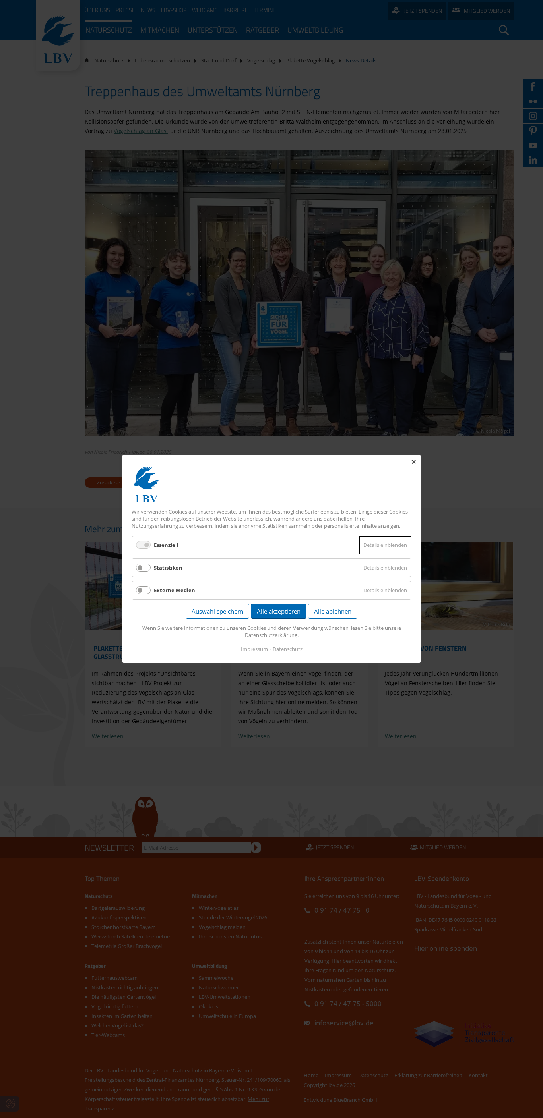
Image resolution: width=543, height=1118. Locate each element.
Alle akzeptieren (279, 612)
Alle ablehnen (332, 612)
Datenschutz (288, 649)
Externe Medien (174, 590)
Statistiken (168, 567)
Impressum (254, 649)
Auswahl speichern (217, 612)
